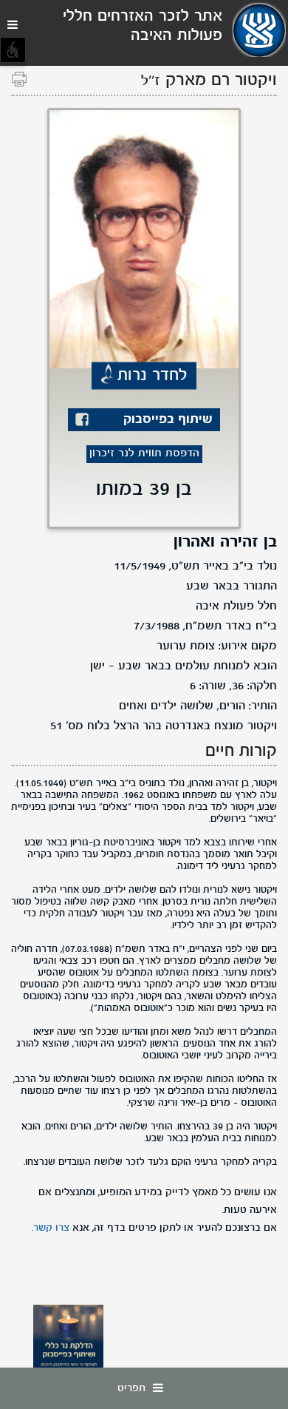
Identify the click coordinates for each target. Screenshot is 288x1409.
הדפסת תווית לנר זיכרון (144, 453)
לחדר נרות (152, 376)
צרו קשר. (50, 1228)
